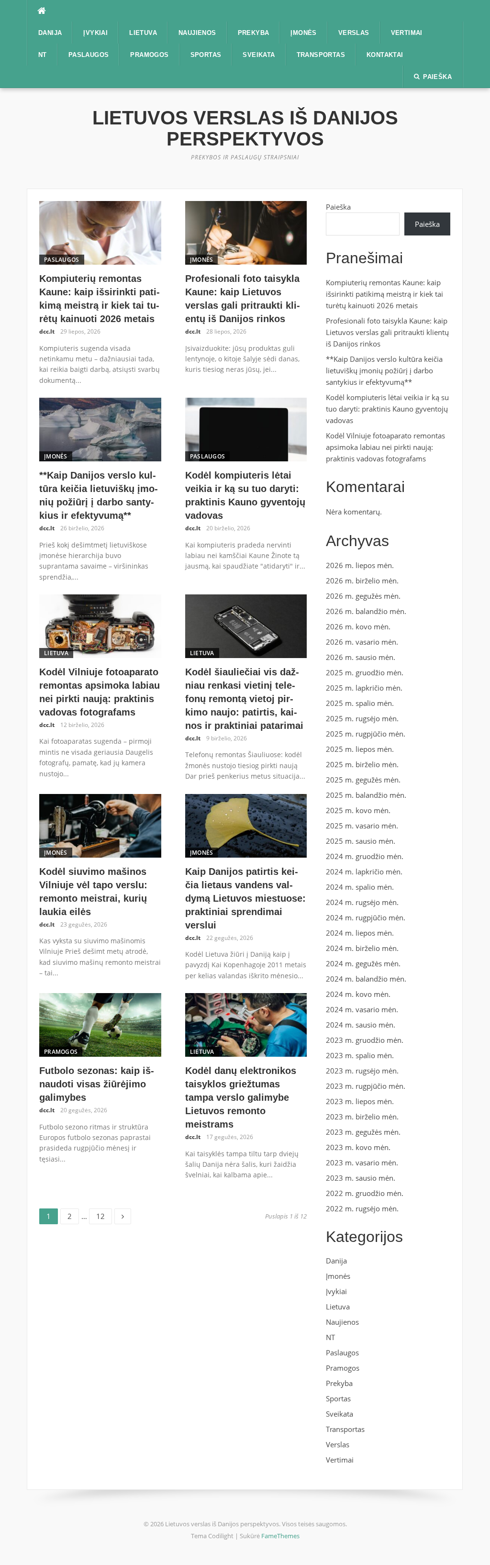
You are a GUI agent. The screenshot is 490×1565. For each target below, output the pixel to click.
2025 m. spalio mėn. (360, 703)
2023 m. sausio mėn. (360, 1178)
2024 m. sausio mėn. (360, 1024)
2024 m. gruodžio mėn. (364, 856)
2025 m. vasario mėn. (362, 825)
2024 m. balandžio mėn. (366, 979)
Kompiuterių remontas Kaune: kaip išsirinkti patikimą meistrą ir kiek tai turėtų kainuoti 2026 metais (384, 294)
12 (104, 1214)
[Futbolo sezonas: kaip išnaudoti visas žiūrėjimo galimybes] (100, 1024)
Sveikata (259, 54)
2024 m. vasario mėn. (362, 1009)
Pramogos (149, 54)
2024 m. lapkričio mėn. (364, 871)
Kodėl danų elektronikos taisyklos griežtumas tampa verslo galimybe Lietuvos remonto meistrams (240, 1097)
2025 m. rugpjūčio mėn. (365, 733)
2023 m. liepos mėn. (360, 1101)
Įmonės (303, 32)
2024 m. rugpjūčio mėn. (365, 917)
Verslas (353, 32)
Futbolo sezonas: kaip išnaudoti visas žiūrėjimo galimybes (96, 1084)
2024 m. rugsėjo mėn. (362, 902)
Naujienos (197, 32)
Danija (50, 32)
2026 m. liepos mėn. (360, 565)
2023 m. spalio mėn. (360, 1055)
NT (42, 54)
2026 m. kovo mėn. (358, 626)
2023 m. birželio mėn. (362, 1116)
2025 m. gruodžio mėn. (364, 672)
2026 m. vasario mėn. (362, 642)
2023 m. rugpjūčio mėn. (365, 1086)
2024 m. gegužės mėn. (363, 963)
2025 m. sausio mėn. (360, 841)
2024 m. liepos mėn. (360, 933)
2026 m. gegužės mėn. (363, 596)
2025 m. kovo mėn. (358, 810)
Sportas (206, 54)
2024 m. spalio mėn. (360, 887)
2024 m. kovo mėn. (358, 994)
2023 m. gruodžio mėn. (364, 1040)
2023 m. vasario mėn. (362, 1162)
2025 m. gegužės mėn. (363, 779)
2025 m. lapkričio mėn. (364, 688)
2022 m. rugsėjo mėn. (362, 1208)
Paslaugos (88, 54)
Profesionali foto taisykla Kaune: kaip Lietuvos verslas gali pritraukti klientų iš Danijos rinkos (387, 332)
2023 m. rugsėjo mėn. (362, 1070)
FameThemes (280, 1535)
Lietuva (143, 32)
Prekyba (253, 32)
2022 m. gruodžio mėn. (364, 1193)
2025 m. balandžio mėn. (366, 795)
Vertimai (407, 32)
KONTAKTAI (385, 54)
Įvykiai (95, 32)
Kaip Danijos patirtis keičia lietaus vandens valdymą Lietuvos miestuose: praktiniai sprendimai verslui (245, 898)
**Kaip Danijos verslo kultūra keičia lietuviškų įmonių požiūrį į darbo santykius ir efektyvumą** (384, 370)
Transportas (321, 54)
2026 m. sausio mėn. (360, 657)
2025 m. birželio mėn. (362, 764)
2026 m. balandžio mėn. (366, 611)
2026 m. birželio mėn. (362, 580)
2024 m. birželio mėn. (362, 948)
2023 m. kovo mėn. (358, 1147)
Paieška (338, 207)
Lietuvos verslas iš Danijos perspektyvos (245, 128)
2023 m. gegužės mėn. (363, 1132)
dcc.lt (47, 331)
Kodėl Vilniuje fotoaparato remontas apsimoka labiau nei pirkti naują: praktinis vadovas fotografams (385, 447)
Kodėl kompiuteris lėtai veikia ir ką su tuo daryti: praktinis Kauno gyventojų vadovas (387, 408)
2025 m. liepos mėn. (360, 749)
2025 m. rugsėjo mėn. (362, 718)
